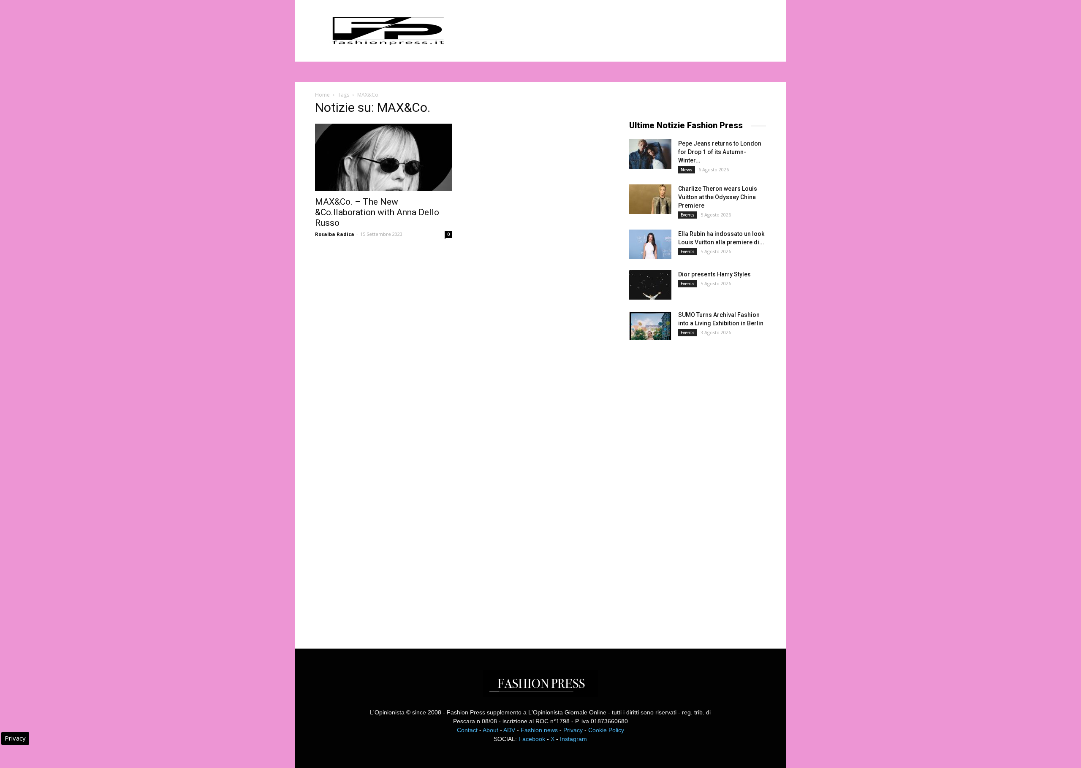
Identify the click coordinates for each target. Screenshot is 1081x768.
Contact (467, 730)
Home (322, 94)
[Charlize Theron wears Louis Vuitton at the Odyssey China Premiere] (650, 199)
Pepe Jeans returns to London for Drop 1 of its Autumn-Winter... (719, 152)
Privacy (573, 730)
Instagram (573, 739)
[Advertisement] (692, 487)
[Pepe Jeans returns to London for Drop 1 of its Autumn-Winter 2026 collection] (650, 154)
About (490, 730)
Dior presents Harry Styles (714, 274)
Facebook (532, 739)
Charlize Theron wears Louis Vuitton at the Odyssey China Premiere (717, 197)
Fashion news (539, 730)
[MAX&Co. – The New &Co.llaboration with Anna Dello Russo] (383, 157)
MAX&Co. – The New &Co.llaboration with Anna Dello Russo (377, 212)
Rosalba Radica (334, 234)
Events (688, 215)
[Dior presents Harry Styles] (650, 285)
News (687, 170)
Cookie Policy (606, 730)
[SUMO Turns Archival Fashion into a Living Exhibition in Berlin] (650, 325)
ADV (509, 730)
